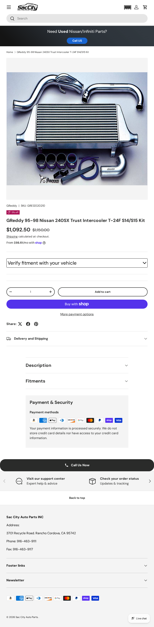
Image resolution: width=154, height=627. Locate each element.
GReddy (11, 205)
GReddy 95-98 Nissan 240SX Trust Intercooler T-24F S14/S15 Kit (53, 52)
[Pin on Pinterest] (36, 324)
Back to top (77, 498)
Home (9, 52)
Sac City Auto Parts (27, 617)
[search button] (10, 19)
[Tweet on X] (20, 324)
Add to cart (102, 292)
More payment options (77, 314)
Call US (77, 40)
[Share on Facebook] (28, 324)
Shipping (12, 236)
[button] (128, 7)
